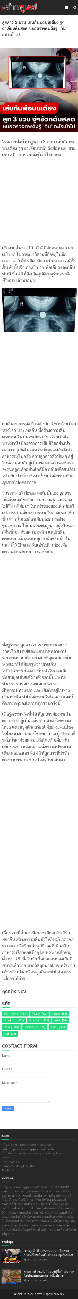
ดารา (54, 1027)
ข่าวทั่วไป (9, 1020)
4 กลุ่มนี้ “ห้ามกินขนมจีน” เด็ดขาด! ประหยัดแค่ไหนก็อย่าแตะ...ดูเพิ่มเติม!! (48, 1253)
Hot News (11, 1014)
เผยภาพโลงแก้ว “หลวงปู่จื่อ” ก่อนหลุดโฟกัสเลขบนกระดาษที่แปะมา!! (49, 1273)
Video (36, 1014)
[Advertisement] (39, 199)
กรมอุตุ (56, 1014)
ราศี (6, 1034)
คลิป (57, 1020)
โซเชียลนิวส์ (31, 1027)
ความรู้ (8, 1027)
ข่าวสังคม (35, 1020)
